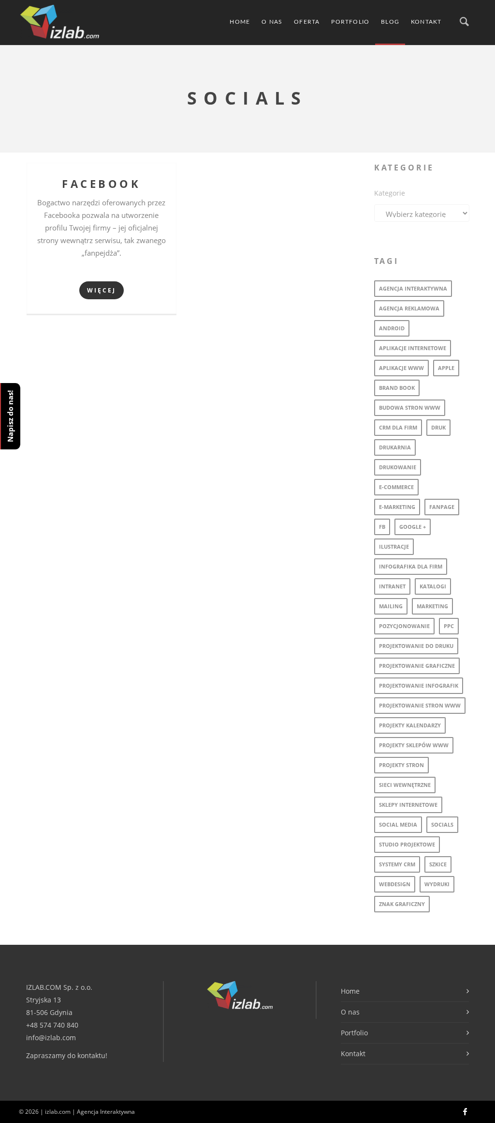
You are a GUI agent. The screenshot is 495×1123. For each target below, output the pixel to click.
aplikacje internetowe (412, 348)
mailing (391, 606)
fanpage (441, 506)
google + (412, 526)
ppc (449, 626)
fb (382, 526)
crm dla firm (398, 427)
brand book (397, 387)
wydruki (437, 884)
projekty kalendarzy (410, 725)
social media (398, 824)
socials (442, 824)
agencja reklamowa (409, 308)
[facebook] (465, 1112)
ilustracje (394, 546)
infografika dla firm (410, 566)
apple (446, 367)
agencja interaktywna (413, 288)
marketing (432, 606)
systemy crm (397, 864)
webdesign (394, 884)
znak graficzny (402, 904)
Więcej (101, 290)
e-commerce (396, 487)
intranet (392, 586)
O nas (272, 22)
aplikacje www (401, 367)
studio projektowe (407, 844)
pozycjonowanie (404, 626)
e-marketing (397, 506)
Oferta (307, 22)
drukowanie (397, 467)
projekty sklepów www (414, 745)
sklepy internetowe (408, 804)
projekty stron (401, 765)
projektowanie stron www (420, 705)
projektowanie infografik (418, 685)
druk (438, 427)
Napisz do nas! (10, 416)
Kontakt (426, 22)
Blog (390, 22)
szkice (438, 864)
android (392, 328)
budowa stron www (409, 407)
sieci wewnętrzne (405, 784)
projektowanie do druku (416, 645)
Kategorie (389, 193)
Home (240, 22)
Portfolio (350, 22)
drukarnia (395, 447)
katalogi (433, 586)
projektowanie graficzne (417, 665)
